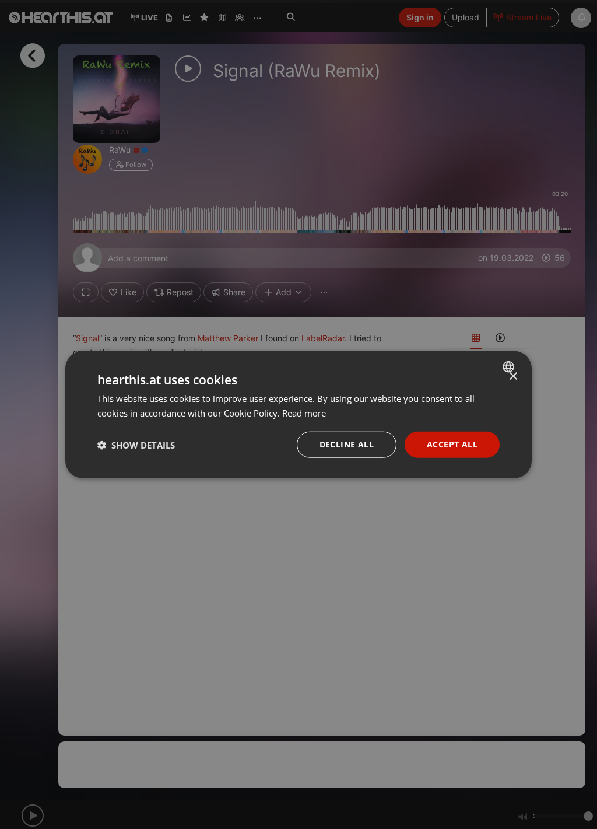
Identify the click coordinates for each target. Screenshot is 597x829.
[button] (136, 444)
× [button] (512, 376)
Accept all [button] (452, 444)
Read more (304, 412)
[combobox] (510, 366)
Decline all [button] (346, 444)
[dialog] (298, 414)
